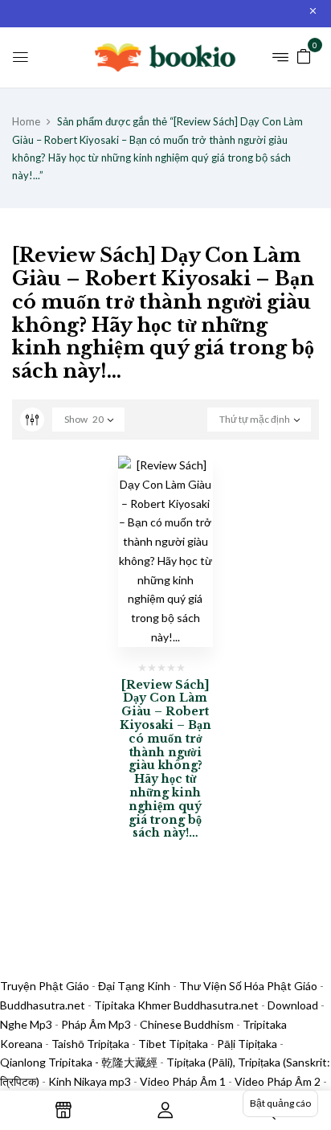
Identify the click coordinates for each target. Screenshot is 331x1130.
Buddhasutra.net (42, 1005)
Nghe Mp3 (26, 1024)
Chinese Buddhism (187, 1024)
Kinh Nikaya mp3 (90, 1081)
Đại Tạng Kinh (134, 986)
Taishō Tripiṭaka (91, 1043)
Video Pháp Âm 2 (278, 1081)
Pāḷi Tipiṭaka (247, 1043)
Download (293, 1005)
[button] (303, 55)
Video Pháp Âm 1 (183, 1081)
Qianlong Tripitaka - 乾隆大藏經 (78, 1062)
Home (26, 121)
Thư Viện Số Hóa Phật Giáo (248, 986)
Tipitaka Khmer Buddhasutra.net (176, 1005)
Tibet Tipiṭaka (173, 1043)
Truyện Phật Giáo (44, 986)
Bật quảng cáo (280, 1103)
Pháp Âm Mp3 (96, 1024)
